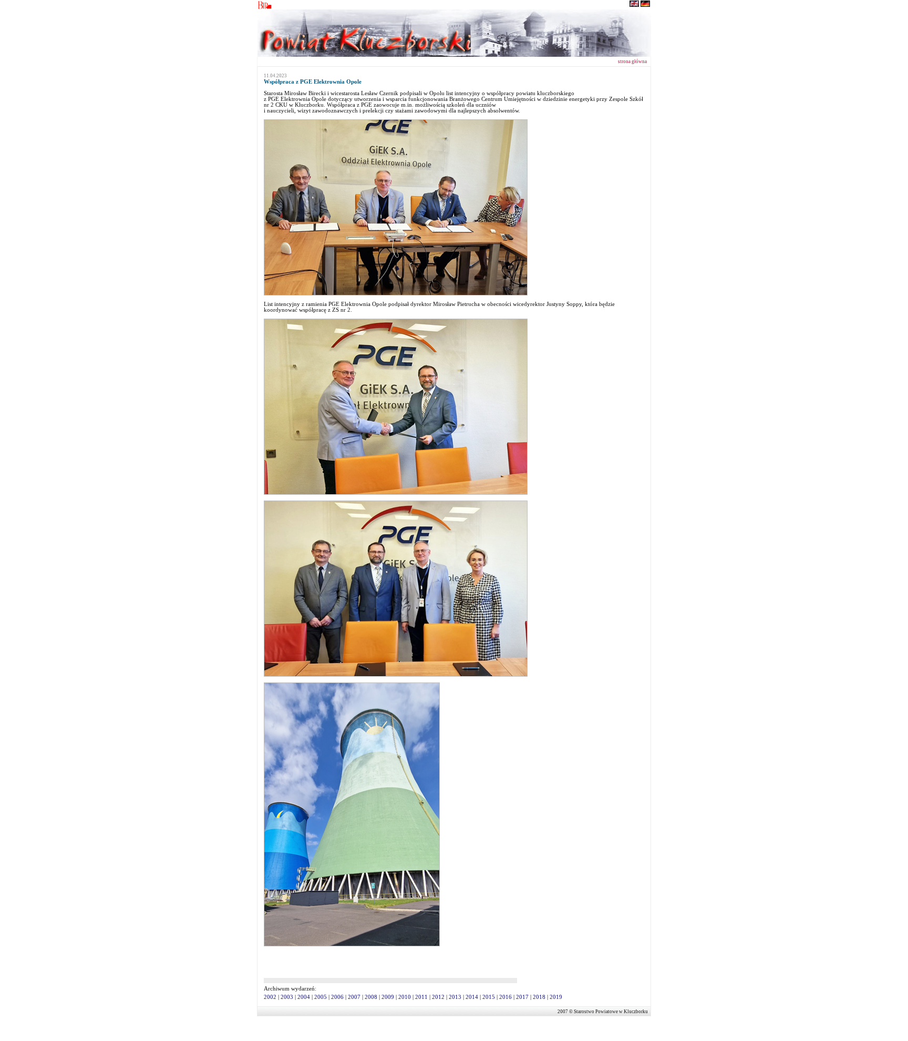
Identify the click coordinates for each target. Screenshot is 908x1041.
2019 (556, 997)
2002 (270, 997)
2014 (472, 997)
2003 (287, 997)
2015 (488, 997)
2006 (337, 997)
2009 (387, 997)
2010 (404, 997)
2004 (303, 997)
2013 (455, 997)
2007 (354, 997)
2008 (371, 997)
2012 (438, 997)
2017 (522, 997)
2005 (320, 997)
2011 (421, 997)
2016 (505, 997)
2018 (539, 997)
